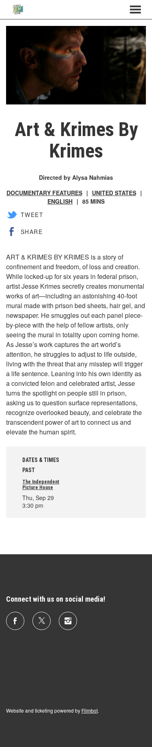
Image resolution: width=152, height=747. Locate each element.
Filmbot (89, 710)
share (32, 232)
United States (114, 193)
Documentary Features (44, 193)
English (60, 201)
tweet (32, 215)
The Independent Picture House (40, 484)
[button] (135, 9)
